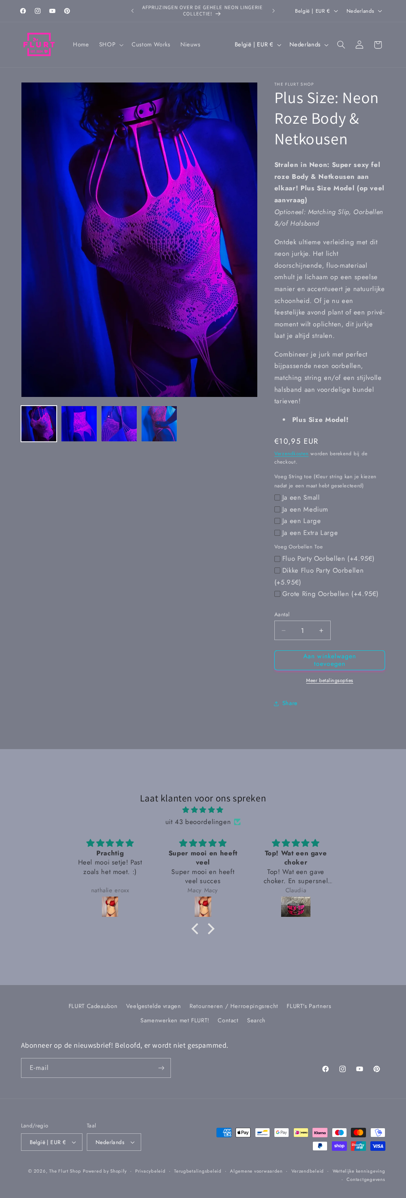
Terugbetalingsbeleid (198, 1171)
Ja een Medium (305, 509)
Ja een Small (301, 497)
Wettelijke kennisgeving (359, 1171)
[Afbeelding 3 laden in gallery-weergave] (119, 424)
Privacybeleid (150, 1171)
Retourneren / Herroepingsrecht (234, 1006)
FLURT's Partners (309, 1006)
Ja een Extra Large (310, 532)
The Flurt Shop (65, 1171)
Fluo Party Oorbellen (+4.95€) (328, 558)
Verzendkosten (291, 453)
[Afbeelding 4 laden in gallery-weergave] (159, 424)
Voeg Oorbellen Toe (298, 546)
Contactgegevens (366, 1179)
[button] (110, 45)
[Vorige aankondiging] (132, 11)
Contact (228, 1020)
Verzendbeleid (307, 1171)
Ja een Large (301, 520)
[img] (202, 810)
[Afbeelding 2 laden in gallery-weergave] (79, 424)
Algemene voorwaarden (256, 1171)
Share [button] (290, 703)
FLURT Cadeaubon (93, 1006)
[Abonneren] (161, 1067)
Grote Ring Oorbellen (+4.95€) (330, 593)
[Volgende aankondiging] (273, 11)
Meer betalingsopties (329, 680)
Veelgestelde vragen (153, 1006)
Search (256, 1020)
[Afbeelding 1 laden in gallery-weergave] (39, 424)
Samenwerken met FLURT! (174, 1020)
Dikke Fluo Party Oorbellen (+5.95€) (319, 576)
